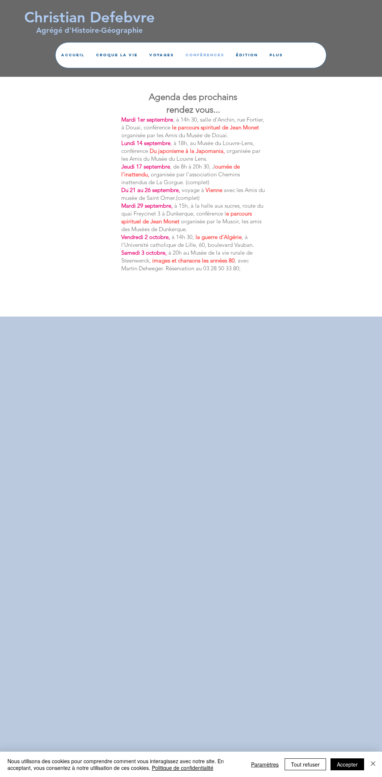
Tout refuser (305, 764)
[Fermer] (373, 764)
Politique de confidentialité (182, 767)
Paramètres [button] (265, 764)
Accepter (347, 764)
